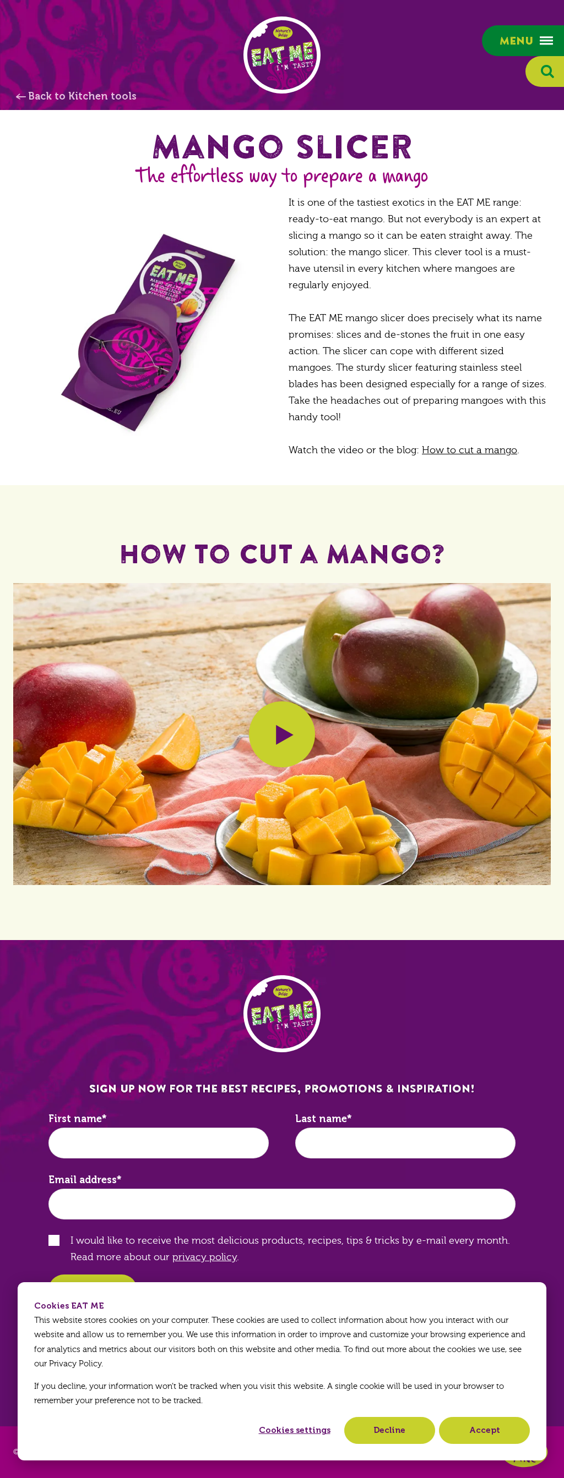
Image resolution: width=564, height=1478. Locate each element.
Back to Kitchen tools (82, 96)
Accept (484, 1430)
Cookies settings (294, 1430)
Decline (389, 1430)
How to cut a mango (469, 450)
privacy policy (204, 1257)
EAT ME (282, 55)
